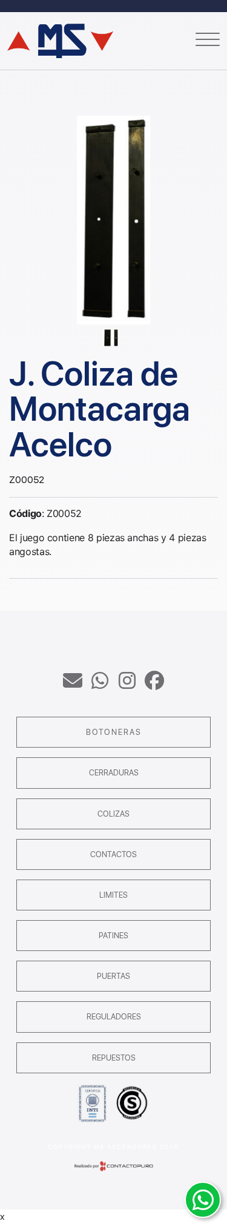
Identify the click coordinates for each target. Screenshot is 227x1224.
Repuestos (114, 1057)
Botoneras (114, 732)
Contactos (113, 854)
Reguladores (114, 1016)
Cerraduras (114, 772)
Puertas (113, 976)
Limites (113, 895)
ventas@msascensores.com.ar (73, 680)
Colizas (113, 813)
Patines (113, 935)
